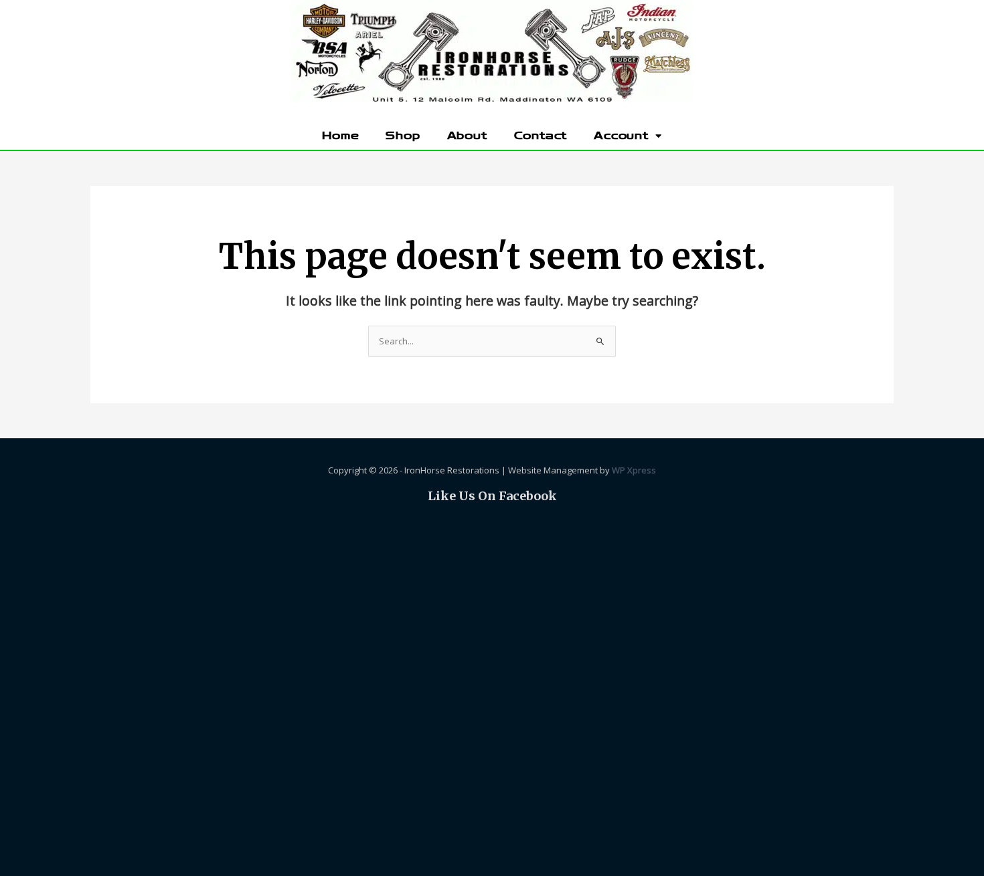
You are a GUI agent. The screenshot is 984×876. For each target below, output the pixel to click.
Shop (403, 136)
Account (621, 136)
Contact (541, 136)
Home (340, 136)
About (467, 136)
